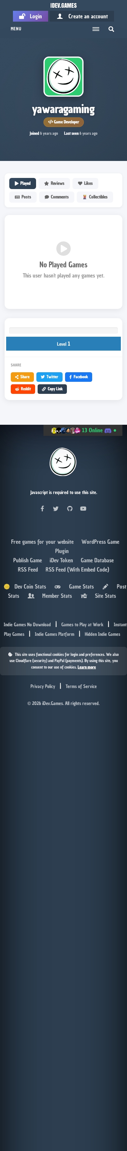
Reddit (26, 388)
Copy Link (55, 388)
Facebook (81, 376)
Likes (88, 183)
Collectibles (98, 197)
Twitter (52, 376)
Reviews (57, 183)
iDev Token (62, 560)
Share (25, 376)
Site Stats (104, 596)
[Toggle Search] (111, 29)
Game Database (97, 560)
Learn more (87, 667)
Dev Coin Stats (28, 586)
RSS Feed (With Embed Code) (77, 569)
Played (25, 183)
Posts (26, 197)
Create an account (86, 16)
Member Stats (55, 596)
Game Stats (80, 586)
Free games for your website (43, 542)
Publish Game (28, 560)
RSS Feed (28, 569)
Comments (60, 197)
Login (33, 16)
